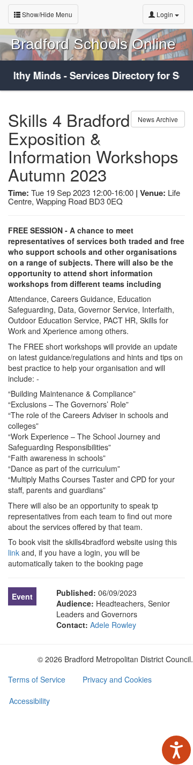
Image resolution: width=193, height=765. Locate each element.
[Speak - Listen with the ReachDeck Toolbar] (176, 750)
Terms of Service (36, 679)
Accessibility (29, 700)
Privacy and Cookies (117, 679)
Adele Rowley (113, 624)
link (13, 552)
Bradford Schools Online (93, 44)
